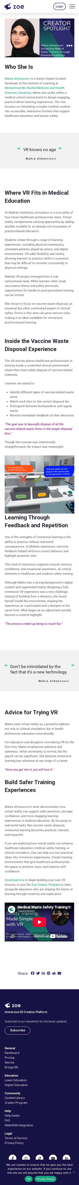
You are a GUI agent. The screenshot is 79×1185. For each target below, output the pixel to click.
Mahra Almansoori (17, 78)
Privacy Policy (45, 1179)
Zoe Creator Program (45, 884)
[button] (59, 6)
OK (29, 1179)
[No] (74, 1172)
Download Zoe (14, 880)
